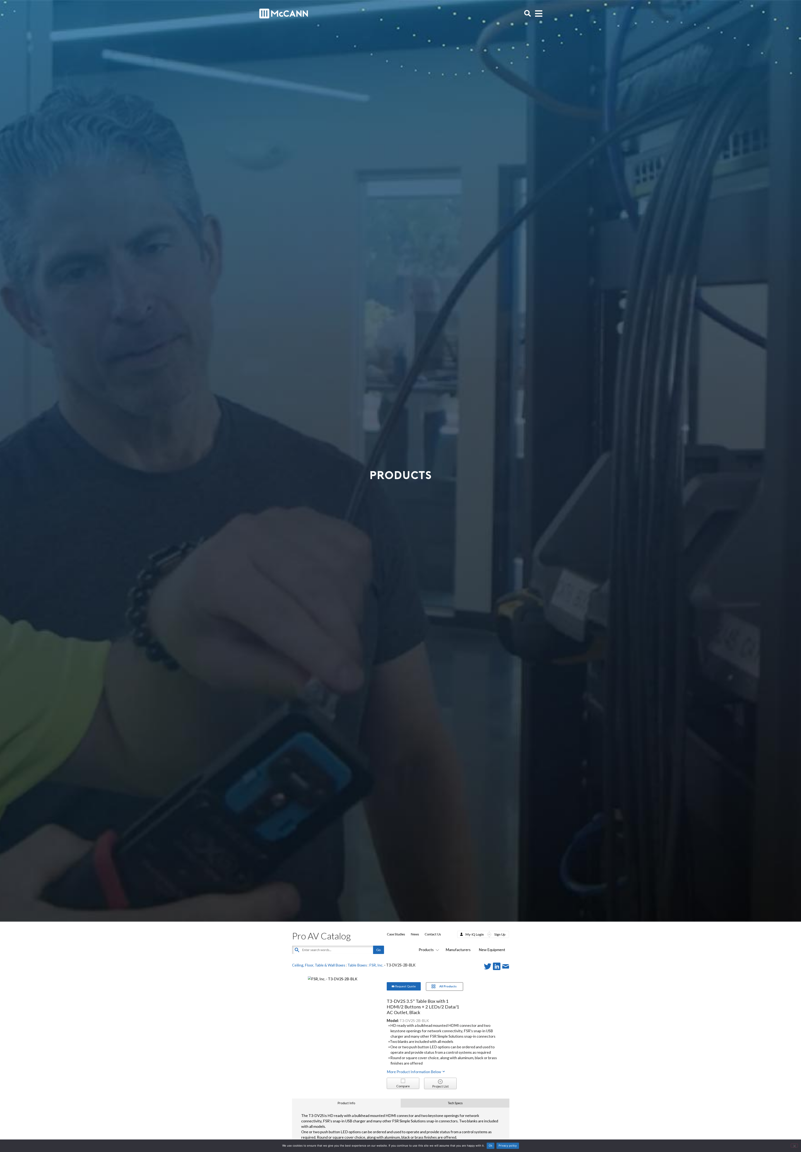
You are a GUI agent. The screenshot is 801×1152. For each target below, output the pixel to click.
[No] (794, 1145)
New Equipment (492, 949)
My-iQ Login (474, 934)
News (415, 934)
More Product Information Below (414, 1071)
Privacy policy (508, 1145)
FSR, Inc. (376, 965)
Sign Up (499, 934)
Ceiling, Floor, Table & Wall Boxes (318, 965)
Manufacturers (458, 949)
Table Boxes (357, 965)
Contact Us (433, 934)
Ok (490, 1145)
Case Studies (396, 934)
